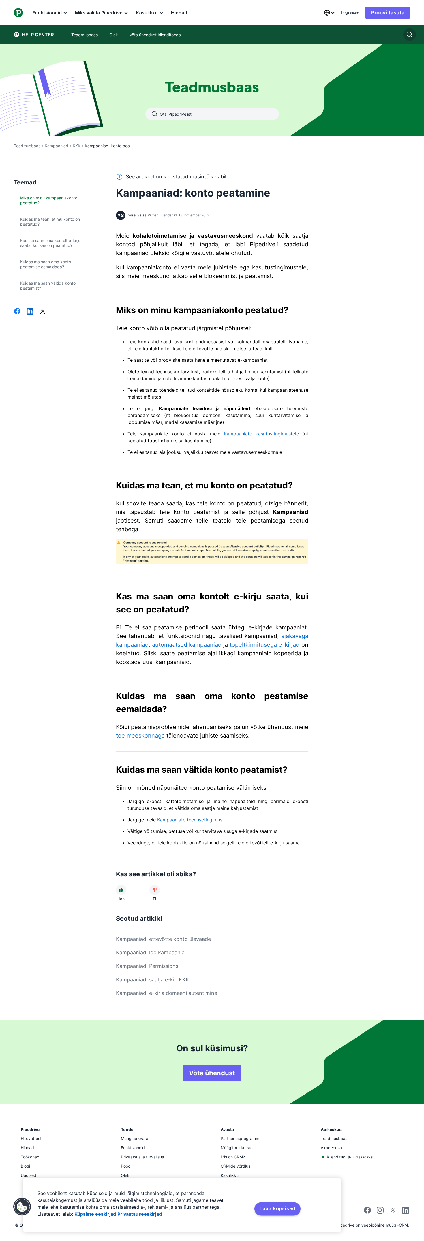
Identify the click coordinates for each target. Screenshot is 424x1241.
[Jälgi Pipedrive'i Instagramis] (380, 1212)
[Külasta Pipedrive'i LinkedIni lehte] (405, 1211)
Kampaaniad (56, 145)
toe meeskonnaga (140, 735)
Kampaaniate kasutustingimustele (261, 434)
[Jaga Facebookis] (17, 312)
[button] (22, 1207)
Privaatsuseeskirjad (139, 1214)
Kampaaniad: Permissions (147, 966)
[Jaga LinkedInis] (30, 312)
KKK (76, 145)
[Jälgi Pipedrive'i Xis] (392, 1212)
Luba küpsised (277, 1208)
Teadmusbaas (27, 145)
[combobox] (329, 12)
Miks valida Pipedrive (99, 13)
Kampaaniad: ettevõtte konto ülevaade (163, 939)
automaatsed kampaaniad (187, 644)
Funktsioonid (47, 13)
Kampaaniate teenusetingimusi (190, 820)
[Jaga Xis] (42, 312)
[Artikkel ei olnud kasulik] (154, 890)
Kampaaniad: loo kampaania (150, 952)
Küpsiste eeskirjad (95, 1214)
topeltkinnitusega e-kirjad (264, 644)
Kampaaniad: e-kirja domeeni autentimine (166, 993)
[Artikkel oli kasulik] (121, 890)
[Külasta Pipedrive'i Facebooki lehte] (367, 1212)
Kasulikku (147, 13)
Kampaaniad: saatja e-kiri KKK (152, 980)
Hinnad (179, 13)
